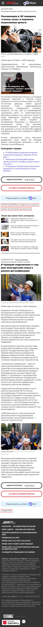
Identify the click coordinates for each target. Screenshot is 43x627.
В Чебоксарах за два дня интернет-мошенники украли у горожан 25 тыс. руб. (20, 155)
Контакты (6, 526)
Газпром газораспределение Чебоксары (17, 302)
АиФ (3, 56)
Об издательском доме (24, 526)
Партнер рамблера (21, 616)
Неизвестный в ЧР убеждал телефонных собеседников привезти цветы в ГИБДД (24, 247)
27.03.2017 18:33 (7, 9)
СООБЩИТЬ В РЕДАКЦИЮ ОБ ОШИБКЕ (18, 552)
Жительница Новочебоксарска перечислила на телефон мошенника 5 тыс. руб (21, 161)
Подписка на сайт (10, 538)
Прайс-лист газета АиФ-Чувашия (17, 544)
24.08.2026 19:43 (7, 260)
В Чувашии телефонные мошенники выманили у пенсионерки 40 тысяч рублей (21, 168)
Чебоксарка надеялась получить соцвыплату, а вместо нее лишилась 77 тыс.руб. (23, 220)
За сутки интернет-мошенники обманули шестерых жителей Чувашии (24, 226)
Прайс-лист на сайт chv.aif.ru (16, 541)
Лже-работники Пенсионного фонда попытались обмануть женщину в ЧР (23, 240)
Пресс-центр (7, 529)
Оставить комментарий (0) (21, 188)
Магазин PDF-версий (25, 529)
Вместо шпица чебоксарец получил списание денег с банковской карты (23, 233)
